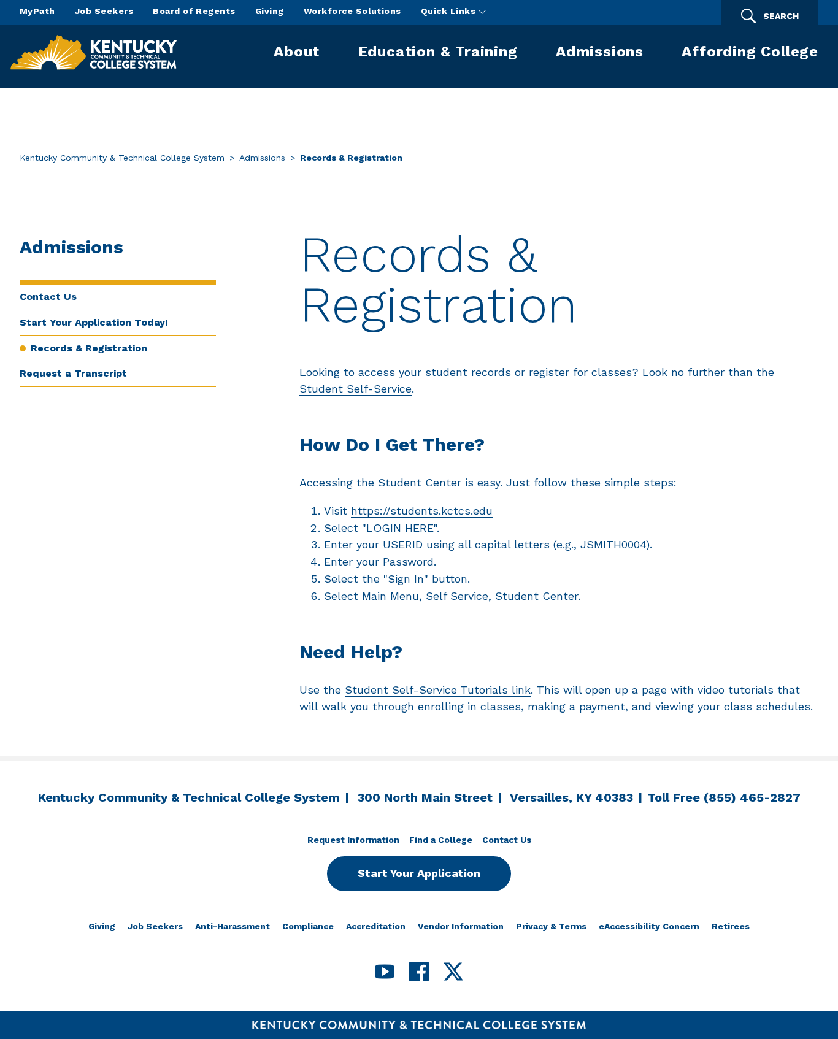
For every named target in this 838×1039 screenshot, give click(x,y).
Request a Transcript (73, 373)
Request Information (353, 840)
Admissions (600, 51)
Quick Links (450, 11)
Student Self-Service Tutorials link (438, 689)
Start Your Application (419, 873)
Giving (269, 11)
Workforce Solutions (352, 11)
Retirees (731, 926)
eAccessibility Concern (649, 926)
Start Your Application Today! (94, 322)
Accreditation (376, 926)
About (297, 51)
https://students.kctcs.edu (422, 510)
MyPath (37, 11)
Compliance (308, 926)
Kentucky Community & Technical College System (122, 158)
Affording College (750, 51)
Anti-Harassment (232, 926)
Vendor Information (461, 926)
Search (781, 16)
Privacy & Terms (551, 926)
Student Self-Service (355, 388)
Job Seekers (104, 11)
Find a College (440, 840)
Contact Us (48, 296)
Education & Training (438, 51)
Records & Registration (89, 348)
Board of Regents (194, 11)
